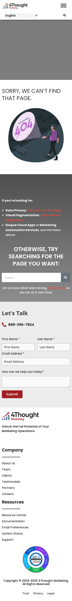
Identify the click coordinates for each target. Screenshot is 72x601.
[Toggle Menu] (63, 6)
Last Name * (46, 339)
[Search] (65, 277)
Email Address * (13, 353)
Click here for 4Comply (45, 210)
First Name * (11, 339)
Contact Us (56, 288)
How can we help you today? (22, 372)
